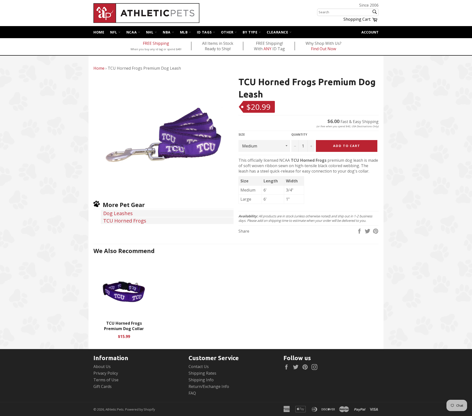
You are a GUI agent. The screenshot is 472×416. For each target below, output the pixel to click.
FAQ (192, 393)
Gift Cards (102, 386)
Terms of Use (105, 380)
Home (98, 32)
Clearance (278, 32)
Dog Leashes (118, 213)
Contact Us (199, 366)
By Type (251, 32)
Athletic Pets (114, 409)
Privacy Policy (105, 373)
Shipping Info (201, 380)
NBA (167, 32)
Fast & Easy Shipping (353, 121)
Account (370, 32)
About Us (102, 366)
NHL (150, 32)
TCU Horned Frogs (124, 220)
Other (228, 32)
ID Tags (205, 32)
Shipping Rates (202, 373)
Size (241, 135)
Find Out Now (323, 48)
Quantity (299, 135)
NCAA (132, 32)
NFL (114, 32)
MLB (184, 32)
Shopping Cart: (361, 19)
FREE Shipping (156, 43)
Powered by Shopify (140, 409)
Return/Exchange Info (209, 386)
